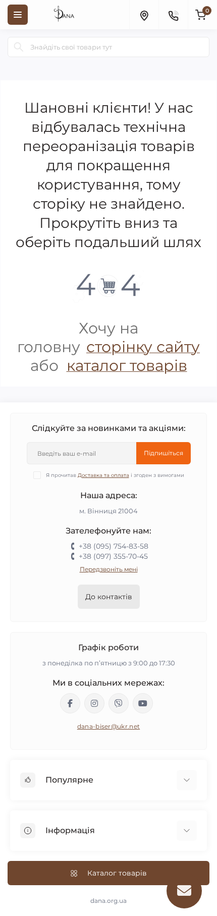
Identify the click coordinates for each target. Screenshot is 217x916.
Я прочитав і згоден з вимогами (115, 475)
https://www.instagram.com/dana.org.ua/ (94, 703)
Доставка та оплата (103, 475)
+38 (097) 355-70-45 (113, 556)
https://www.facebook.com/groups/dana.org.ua (70, 703)
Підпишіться (163, 453)
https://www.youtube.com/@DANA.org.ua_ (143, 703)
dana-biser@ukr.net (108, 726)
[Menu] (18, 15)
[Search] (19, 47)
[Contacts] (173, 14)
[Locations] (143, 14)
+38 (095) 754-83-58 (113, 546)
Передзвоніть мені (109, 569)
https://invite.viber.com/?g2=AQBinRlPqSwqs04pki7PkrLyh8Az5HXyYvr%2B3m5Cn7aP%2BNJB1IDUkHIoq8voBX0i (118, 703)
